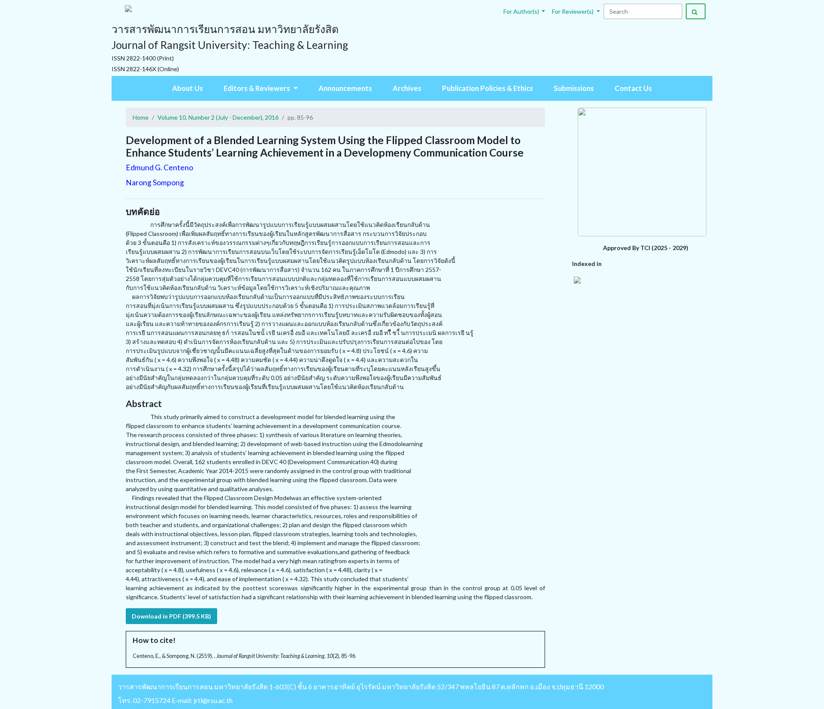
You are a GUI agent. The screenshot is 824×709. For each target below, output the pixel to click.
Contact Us (633, 88)
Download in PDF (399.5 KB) (171, 616)
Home (140, 117)
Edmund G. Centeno (159, 167)
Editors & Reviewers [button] (257, 88)
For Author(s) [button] (521, 11)
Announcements (345, 88)
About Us (187, 88)
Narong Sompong (155, 182)
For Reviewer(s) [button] (573, 11)
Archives (407, 88)
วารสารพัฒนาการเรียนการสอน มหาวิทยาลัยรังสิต (193, 686)
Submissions (574, 88)
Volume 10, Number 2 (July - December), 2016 (218, 117)
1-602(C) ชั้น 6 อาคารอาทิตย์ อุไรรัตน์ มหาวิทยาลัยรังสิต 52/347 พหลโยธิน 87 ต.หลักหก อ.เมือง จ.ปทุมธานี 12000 (436, 686)
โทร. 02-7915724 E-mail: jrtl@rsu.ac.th (175, 700)
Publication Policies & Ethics (487, 88)
